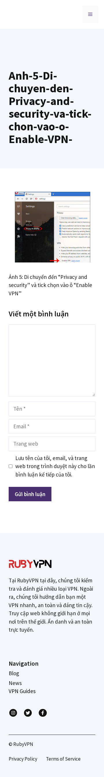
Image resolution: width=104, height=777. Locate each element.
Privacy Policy (23, 759)
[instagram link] (13, 712)
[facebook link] (42, 712)
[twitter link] (27, 712)
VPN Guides (22, 691)
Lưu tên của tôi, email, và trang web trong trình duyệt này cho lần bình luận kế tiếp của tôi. (55, 466)
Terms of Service (63, 759)
